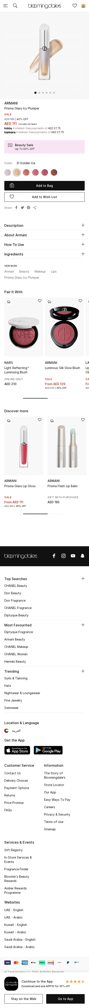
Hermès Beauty (15, 661)
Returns (9, 795)
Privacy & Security (57, 814)
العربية (16, 730)
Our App (50, 792)
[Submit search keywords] (15, 6)
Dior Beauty (12, 593)
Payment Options (16, 788)
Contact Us (12, 773)
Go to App (65, 999)
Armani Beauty (14, 639)
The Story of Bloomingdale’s (54, 775)
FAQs (8, 810)
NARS (8, 362)
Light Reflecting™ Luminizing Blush (16, 370)
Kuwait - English (15, 925)
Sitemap (50, 829)
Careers (49, 807)
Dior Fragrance (14, 600)
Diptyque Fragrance (18, 632)
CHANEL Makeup (16, 647)
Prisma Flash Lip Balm (63, 486)
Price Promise (14, 802)
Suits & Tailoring (15, 678)
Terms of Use (53, 822)
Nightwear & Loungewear (22, 693)
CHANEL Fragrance (18, 608)
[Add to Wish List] (39, 301)
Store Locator (54, 785)
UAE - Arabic (13, 917)
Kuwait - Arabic (15, 932)
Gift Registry (13, 850)
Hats (7, 685)
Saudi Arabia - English (19, 939)
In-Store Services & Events (18, 860)
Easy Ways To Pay (57, 799)
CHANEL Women (16, 654)
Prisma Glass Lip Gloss (20, 486)
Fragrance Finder (16, 869)
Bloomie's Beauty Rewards (16, 879)
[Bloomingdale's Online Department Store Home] (44, 5)
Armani (11, 103)
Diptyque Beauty (16, 615)
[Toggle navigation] (5, 6)
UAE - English (13, 910)
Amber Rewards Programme (15, 890)
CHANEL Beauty (15, 586)
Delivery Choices (16, 780)
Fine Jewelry (13, 700)
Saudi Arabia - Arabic (19, 947)
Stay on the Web (23, 999)
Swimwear (11, 708)
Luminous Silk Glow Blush (62, 368)
